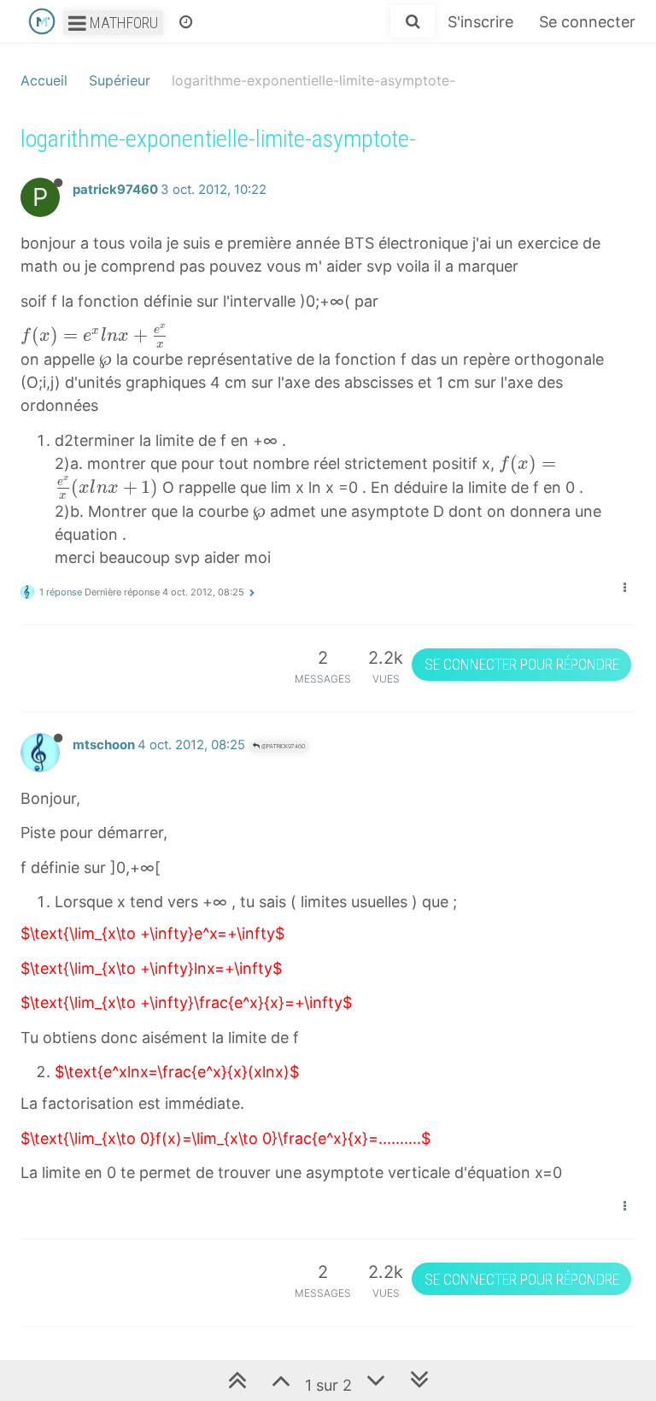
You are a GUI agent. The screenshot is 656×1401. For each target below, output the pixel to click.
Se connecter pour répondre (522, 664)
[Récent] (185, 21)
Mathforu (122, 23)
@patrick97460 (282, 746)
